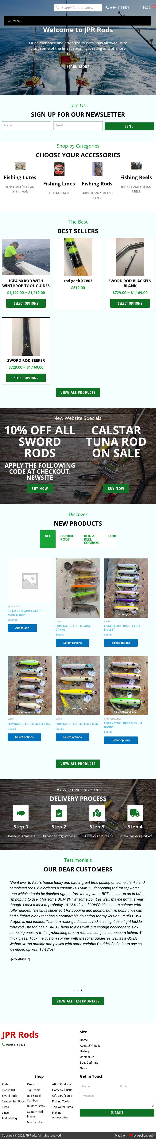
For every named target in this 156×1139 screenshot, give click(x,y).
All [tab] (48, 536)
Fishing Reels (136, 177)
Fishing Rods (97, 183)
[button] (6, 931)
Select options (26, 303)
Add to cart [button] (22, 628)
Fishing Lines (59, 183)
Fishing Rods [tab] (67, 538)
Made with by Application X (134, 1135)
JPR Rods (20, 1034)
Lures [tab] (113, 536)
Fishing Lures (20, 177)
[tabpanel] (78, 652)
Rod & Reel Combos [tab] (91, 539)
